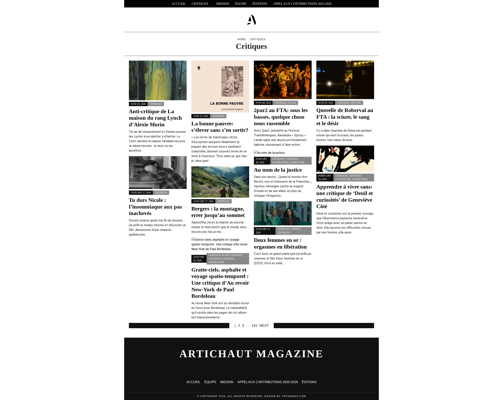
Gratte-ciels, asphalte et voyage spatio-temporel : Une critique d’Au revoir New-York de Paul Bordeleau (220, 283)
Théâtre (356, 102)
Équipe (241, 3)
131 (254, 325)
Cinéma (295, 229)
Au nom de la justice (278, 170)
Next (264, 325)
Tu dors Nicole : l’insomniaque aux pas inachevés (155, 206)
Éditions (259, 3)
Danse (292, 102)
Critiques (200, 3)
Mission (222, 3)
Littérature (343, 179)
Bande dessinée (232, 255)
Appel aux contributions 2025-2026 (302, 3)
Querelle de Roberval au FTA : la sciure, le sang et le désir (344, 116)
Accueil (179, 3)
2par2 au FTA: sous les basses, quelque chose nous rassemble (281, 116)
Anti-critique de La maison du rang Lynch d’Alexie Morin (155, 118)
